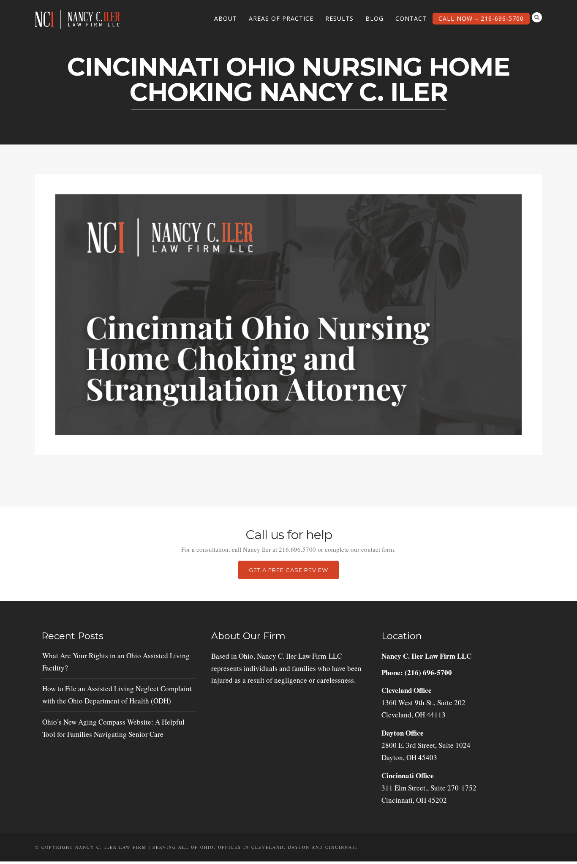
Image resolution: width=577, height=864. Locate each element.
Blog (374, 18)
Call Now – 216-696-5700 (481, 18)
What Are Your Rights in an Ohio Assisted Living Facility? (116, 662)
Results (339, 18)
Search (537, 17)
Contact (411, 18)
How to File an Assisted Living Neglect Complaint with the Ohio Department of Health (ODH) (117, 695)
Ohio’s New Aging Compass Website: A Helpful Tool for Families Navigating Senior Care (113, 728)
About (225, 18)
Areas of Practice (281, 18)
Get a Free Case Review (288, 570)
